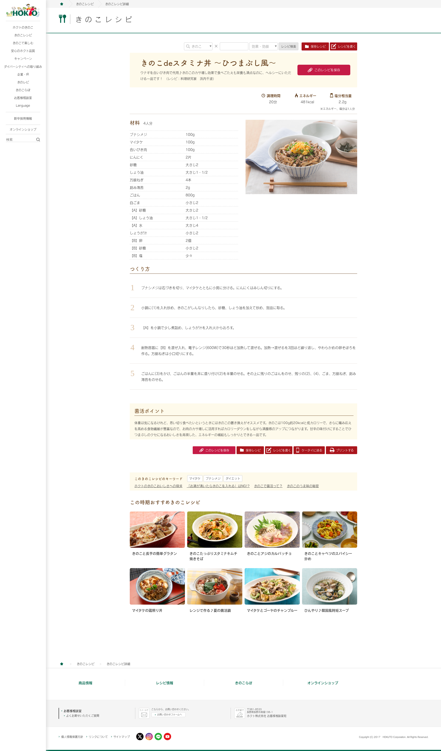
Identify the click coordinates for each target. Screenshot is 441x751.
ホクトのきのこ (23, 27)
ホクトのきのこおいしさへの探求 (158, 486)
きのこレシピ (23, 35)
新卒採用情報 (23, 118)
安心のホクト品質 (23, 51)
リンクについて (98, 736)
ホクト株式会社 (62, 4)
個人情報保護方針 (72, 736)
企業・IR (23, 74)
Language (23, 105)
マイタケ (195, 478)
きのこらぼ (23, 90)
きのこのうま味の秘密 (303, 486)
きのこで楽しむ (23, 43)
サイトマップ (121, 736)
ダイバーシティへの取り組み (23, 66)
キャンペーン (23, 58)
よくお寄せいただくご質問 (82, 715)
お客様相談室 (23, 98)
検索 (288, 46)
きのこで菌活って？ (268, 486)
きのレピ (23, 82)
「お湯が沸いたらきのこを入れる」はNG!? (218, 486)
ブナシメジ (213, 478)
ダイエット (233, 478)
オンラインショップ (23, 129)
